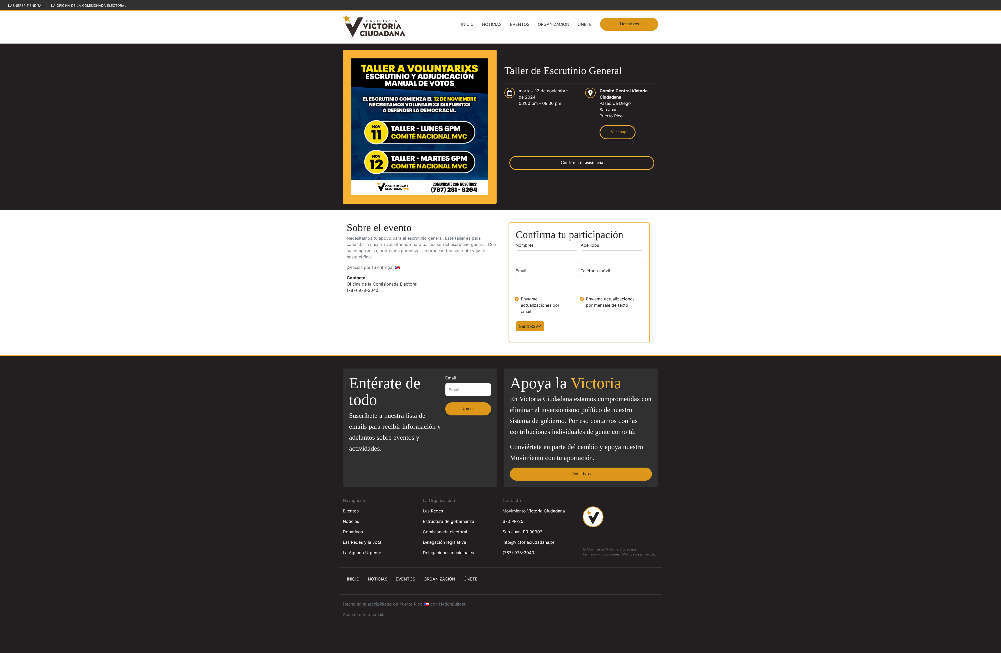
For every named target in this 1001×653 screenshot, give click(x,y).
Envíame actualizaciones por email (540, 305)
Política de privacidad (640, 554)
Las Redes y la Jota (362, 542)
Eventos (519, 24)
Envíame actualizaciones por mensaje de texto (610, 302)
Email (521, 270)
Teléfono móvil (595, 270)
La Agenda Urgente (362, 552)
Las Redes (433, 510)
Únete (585, 24)
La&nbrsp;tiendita (24, 6)
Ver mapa (617, 131)
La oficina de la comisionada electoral (88, 6)
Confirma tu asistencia (582, 162)
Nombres (525, 245)
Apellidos (590, 245)
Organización (553, 24)
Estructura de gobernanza (448, 521)
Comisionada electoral (445, 531)
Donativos (629, 23)
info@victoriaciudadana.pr (528, 542)
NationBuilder (452, 604)
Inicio (467, 24)
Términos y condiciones (601, 554)
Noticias (492, 24)
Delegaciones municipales (448, 552)
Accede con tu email (363, 614)
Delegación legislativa (444, 542)
